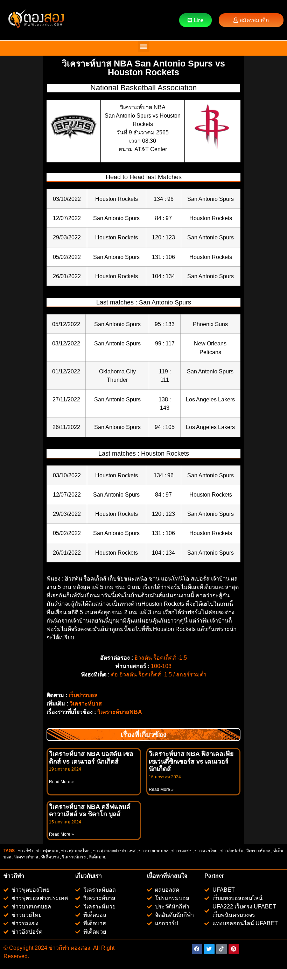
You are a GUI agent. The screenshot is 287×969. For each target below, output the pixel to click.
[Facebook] (197, 949)
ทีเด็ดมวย (98, 857)
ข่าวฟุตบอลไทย (75, 850)
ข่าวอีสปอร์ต (231, 850)
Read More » (61, 781)
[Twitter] (209, 949)
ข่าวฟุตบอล (47, 850)
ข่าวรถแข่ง (181, 850)
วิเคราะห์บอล (258, 850)
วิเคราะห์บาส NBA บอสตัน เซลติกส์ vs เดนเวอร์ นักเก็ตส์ (91, 757)
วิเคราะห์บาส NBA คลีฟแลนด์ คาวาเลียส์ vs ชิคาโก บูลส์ (90, 810)
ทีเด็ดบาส (50, 857)
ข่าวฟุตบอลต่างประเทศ (114, 850)
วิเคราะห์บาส (86, 704)
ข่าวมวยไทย (206, 850)
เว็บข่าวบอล (83, 695)
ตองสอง (79, 948)
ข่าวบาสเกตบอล (153, 850)
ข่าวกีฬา (25, 850)
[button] (143, 46)
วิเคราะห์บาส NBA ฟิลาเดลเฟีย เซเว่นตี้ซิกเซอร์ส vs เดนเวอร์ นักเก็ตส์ (191, 761)
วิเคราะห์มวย (74, 857)
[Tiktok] (221, 949)
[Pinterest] (234, 949)
